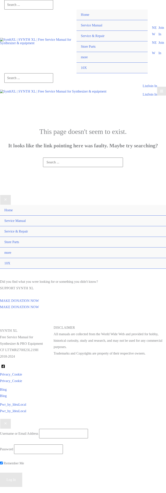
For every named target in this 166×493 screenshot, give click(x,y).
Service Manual (91, 25)
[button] (155, 30)
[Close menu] (5, 200)
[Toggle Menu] (158, 247)
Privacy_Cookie (11, 381)
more (84, 57)
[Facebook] (3, 366)
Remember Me (13, 463)
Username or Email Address (19, 433)
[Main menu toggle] (161, 91)
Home (85, 14)
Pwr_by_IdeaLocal (13, 411)
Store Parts (88, 46)
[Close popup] (5, 424)
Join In (152, 94)
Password (6, 449)
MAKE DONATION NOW (19, 307)
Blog (3, 396)
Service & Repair (92, 36)
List (145, 94)
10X (84, 68)
